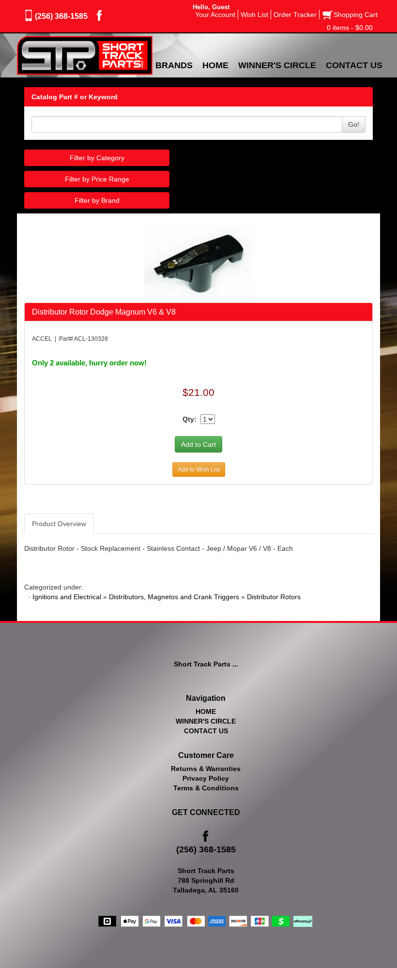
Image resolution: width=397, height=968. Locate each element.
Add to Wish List (199, 469)
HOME (206, 711)
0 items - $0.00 (350, 27)
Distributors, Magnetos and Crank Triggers (174, 597)
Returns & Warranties (206, 768)
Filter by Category (97, 158)
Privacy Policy (206, 778)
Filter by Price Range (97, 179)
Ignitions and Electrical (66, 597)
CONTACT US (206, 731)
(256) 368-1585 (61, 16)
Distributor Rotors (274, 597)
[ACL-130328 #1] (198, 262)
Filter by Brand (97, 200)
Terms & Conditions (206, 788)
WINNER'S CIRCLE (206, 721)
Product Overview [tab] (59, 524)
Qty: (190, 419)
